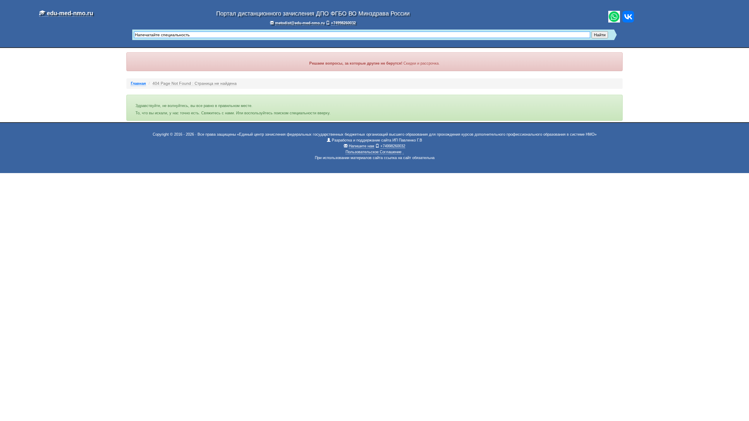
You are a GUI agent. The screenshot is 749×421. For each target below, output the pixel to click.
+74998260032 (343, 23)
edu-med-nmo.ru (69, 13)
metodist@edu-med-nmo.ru (300, 23)
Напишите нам (361, 146)
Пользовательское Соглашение (373, 152)
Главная (138, 83)
